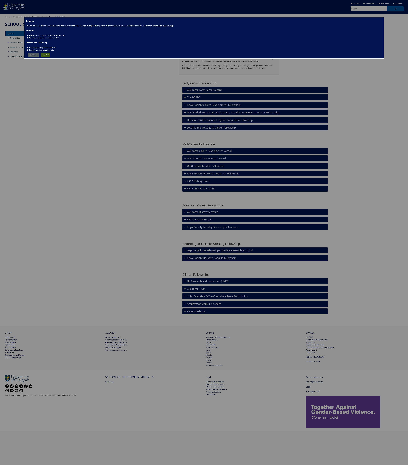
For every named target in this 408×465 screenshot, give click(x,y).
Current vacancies (313, 361)
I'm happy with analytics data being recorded (47, 35)
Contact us (109, 382)
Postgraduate (10, 342)
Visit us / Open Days (13, 357)
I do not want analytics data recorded (44, 38)
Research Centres (17, 47)
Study (356, 3)
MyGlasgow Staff (312, 391)
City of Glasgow (212, 340)
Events (208, 352)
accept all (45, 55)
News (208, 350)
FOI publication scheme (215, 387)
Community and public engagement (320, 347)
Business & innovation (315, 345)
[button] (255, 90)
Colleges (209, 357)
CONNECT (311, 332)
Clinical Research (17, 56)
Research (370, 3)
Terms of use (211, 394)
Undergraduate (11, 340)
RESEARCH (110, 332)
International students (14, 350)
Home (7, 17)
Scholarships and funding (15, 355)
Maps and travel (212, 347)
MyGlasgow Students (314, 382)
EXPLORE (210, 332)
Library (208, 363)
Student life (9, 352)
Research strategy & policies (116, 345)
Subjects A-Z (10, 337)
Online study (10, 345)
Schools (16, 17)
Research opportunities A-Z (116, 340)
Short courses (10, 347)
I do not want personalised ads (41, 50)
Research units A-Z (112, 337)
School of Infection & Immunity (129, 377)
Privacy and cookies (213, 392)
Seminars (14, 52)
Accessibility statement (215, 382)
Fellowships (15, 38)
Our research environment (116, 350)
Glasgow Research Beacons (116, 342)
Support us (310, 342)
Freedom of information (215, 384)
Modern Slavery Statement (216, 389)
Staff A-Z (309, 337)
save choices (33, 55)
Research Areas (16, 42)
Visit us (209, 342)
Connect (400, 3)
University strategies (214, 365)
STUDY (8, 332)
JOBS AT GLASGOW (315, 356)
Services (209, 360)
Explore (385, 3)
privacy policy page (166, 26)
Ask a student (311, 350)
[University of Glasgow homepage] (14, 6)
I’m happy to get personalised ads (42, 47)
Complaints (310, 352)
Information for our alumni (317, 340)
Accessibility (210, 345)
